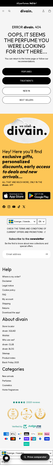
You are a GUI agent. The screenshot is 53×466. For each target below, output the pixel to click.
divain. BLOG (8, 349)
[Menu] (3, 11)
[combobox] (22, 221)
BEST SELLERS (26, 100)
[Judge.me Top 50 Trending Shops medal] (13, 414)
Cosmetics (7, 385)
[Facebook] (4, 206)
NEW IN (26, 91)
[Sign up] (46, 254)
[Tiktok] (19, 206)
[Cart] (49, 11)
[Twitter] (24, 206)
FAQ (4, 294)
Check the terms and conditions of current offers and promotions (26, 230)
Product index (8, 358)
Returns (5, 308)
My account (7, 299)
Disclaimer (7, 281)
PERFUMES (26, 71)
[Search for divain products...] (9, 11)
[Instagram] (9, 206)
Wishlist (5, 335)
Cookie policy (8, 290)
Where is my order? (11, 276)
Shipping (6, 303)
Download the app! (11, 312)
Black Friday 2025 (10, 362)
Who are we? (8, 340)
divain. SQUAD (9, 331)
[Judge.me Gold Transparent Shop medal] (26, 414)
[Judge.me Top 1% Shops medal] (40, 414)
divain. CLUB (8, 344)
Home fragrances (10, 389)
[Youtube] (14, 206)
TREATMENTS (26, 80)
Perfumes (6, 381)
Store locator (8, 326)
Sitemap (6, 353)
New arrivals (8, 376)
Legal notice (8, 285)
